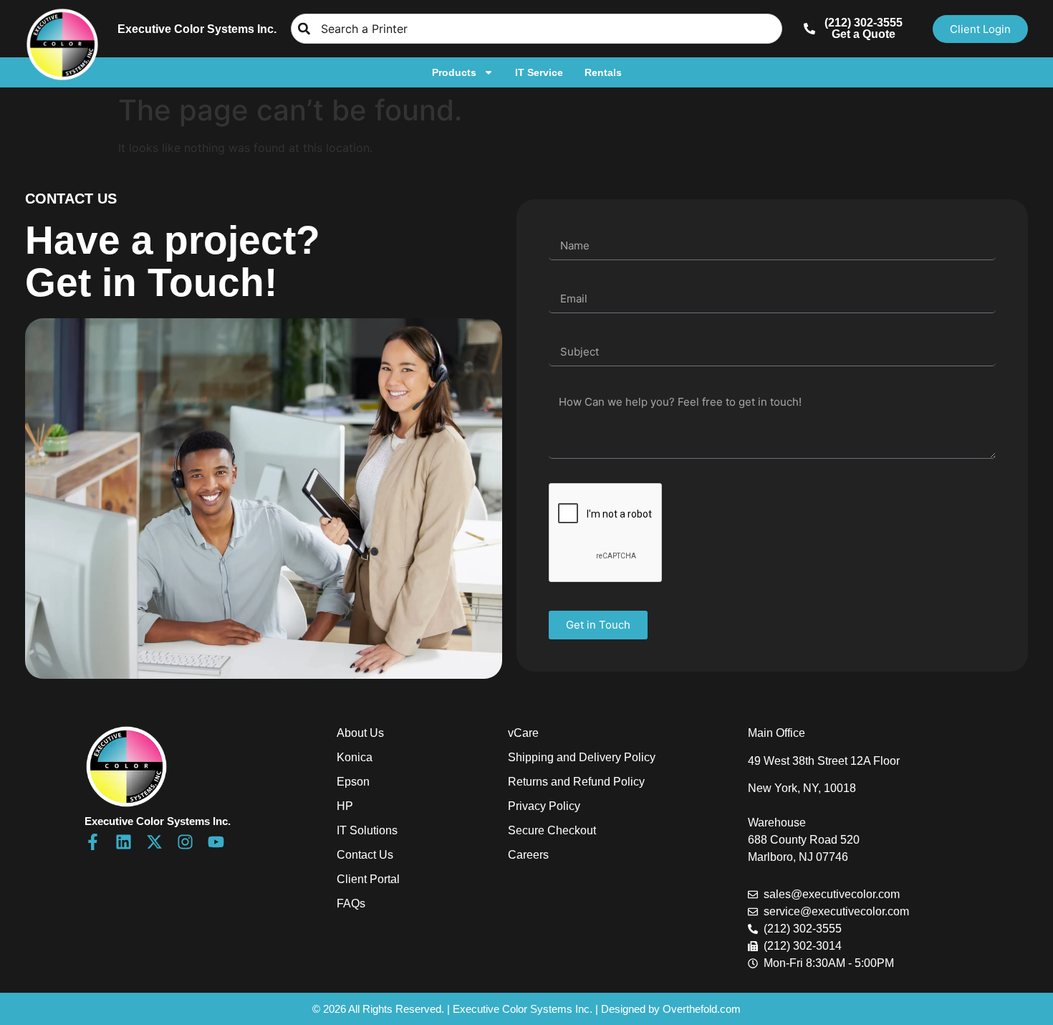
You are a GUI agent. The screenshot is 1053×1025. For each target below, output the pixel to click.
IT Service (539, 72)
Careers (528, 855)
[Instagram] (185, 842)
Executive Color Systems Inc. (197, 29)
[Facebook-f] (93, 842)
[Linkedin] (123, 842)
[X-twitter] (154, 842)
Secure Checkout (552, 830)
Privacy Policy (544, 806)
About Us (360, 733)
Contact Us (365, 855)
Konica (354, 757)
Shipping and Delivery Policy (581, 757)
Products (454, 72)
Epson (353, 782)
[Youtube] (216, 842)
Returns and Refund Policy (576, 782)
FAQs (351, 903)
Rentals (603, 72)
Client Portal (368, 879)
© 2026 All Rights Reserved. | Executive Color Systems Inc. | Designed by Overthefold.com (526, 1009)
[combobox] (536, 29)
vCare (523, 733)
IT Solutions (367, 830)
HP (345, 806)
